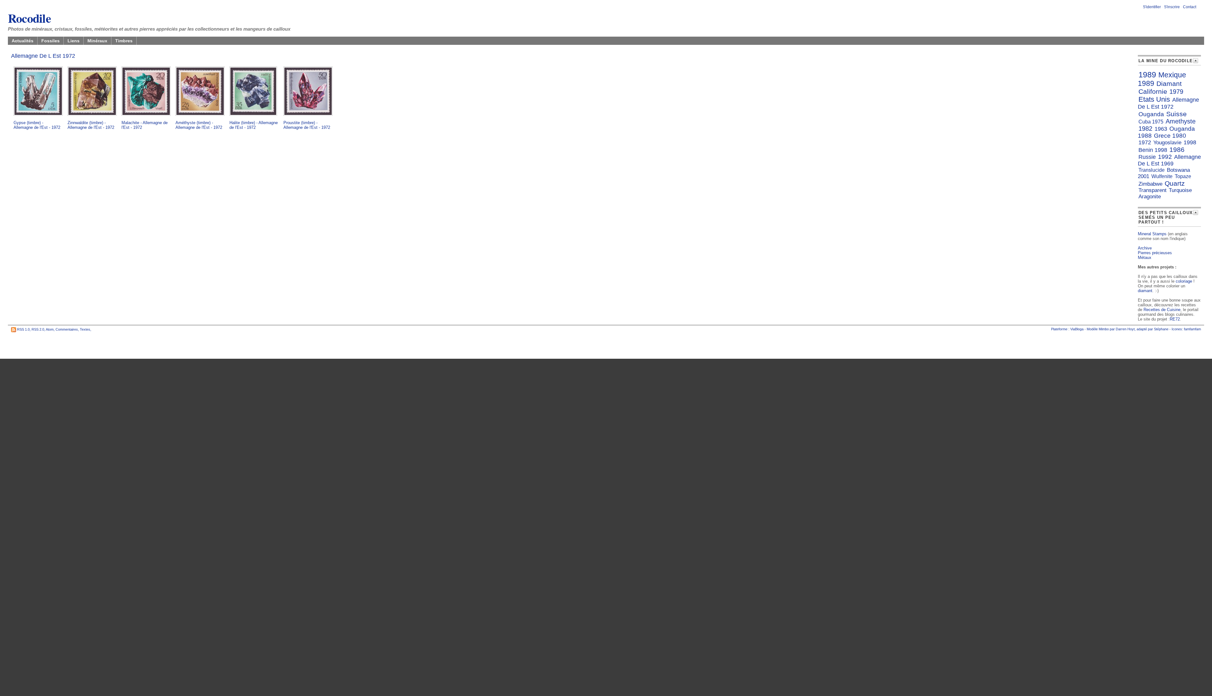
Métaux (1144, 257)
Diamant (1169, 83)
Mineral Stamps (1152, 233)
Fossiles (50, 40)
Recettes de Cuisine (1162, 309)
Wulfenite (1162, 176)
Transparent (1152, 190)
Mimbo (1104, 329)
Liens (74, 40)
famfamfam (1192, 329)
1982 (1145, 128)
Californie (1152, 91)
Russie (1147, 157)
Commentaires (67, 329)
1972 (1144, 142)
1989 (1147, 74)
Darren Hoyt (1125, 329)
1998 (1190, 142)
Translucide (1151, 170)
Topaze (1183, 176)
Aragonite (1149, 197)
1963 (1161, 129)
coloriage (1184, 281)
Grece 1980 (1170, 135)
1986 (1177, 149)
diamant (1145, 290)
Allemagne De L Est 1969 (1169, 160)
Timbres (124, 40)
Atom (50, 329)
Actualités (22, 40)
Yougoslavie (1167, 143)
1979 (1176, 91)
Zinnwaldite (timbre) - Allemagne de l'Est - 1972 (91, 125)
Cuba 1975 (1150, 121)
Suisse (1176, 113)
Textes (85, 329)
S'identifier (1152, 7)
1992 (1165, 156)
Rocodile (29, 18)
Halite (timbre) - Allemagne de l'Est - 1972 (253, 125)
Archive (1145, 248)
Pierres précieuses (1155, 252)
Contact (1189, 7)
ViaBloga (1077, 329)
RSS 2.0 (38, 329)
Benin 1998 (1152, 150)
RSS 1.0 (23, 329)
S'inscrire (1172, 7)
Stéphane (1161, 329)
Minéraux (97, 40)
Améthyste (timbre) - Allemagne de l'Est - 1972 (198, 125)
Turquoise (1180, 190)
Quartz (1175, 183)
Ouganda (1151, 114)
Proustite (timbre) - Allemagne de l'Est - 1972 (306, 125)
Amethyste (1181, 121)
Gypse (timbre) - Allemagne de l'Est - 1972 (37, 125)
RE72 (1175, 319)
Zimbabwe (1150, 184)
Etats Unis (1154, 99)
